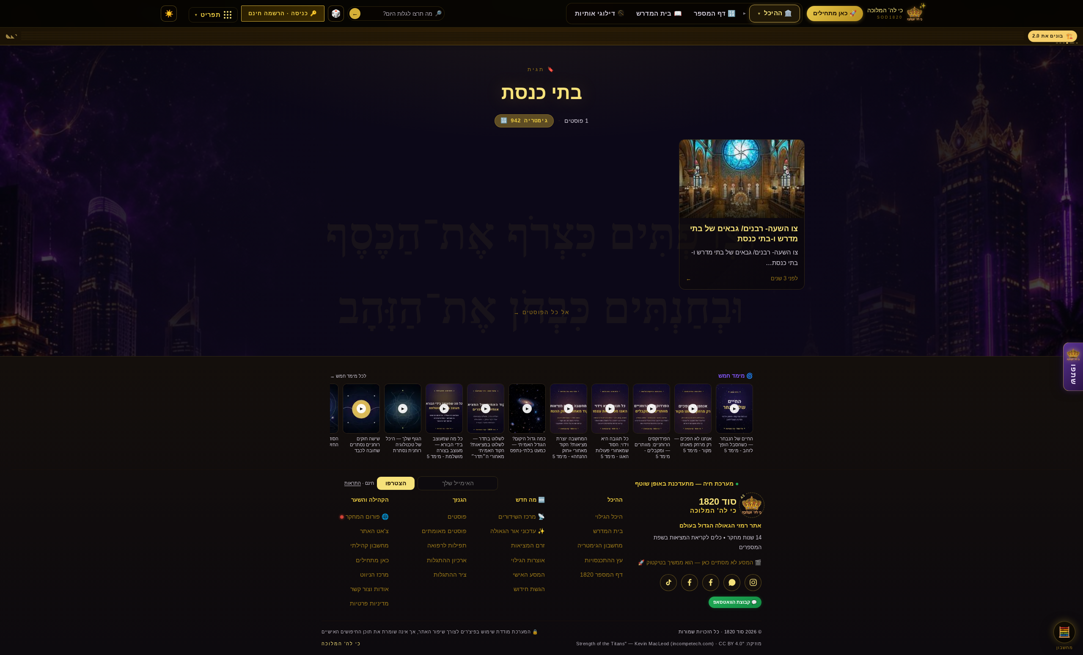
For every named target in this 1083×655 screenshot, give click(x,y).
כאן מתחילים (372, 560)
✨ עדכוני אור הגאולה (517, 531)
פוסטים (457, 517)
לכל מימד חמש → (348, 376)
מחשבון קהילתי (369, 545)
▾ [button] (759, 13)
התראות (352, 483)
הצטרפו (395, 483)
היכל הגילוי (609, 517)
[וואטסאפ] (731, 582)
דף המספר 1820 (601, 575)
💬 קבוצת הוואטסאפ (735, 602)
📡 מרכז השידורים (521, 517)
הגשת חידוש (529, 589)
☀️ (169, 14)
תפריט (207, 14)
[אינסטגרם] (753, 582)
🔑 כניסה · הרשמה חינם (282, 14)
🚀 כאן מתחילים (835, 13)
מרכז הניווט (374, 575)
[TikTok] (668, 582)
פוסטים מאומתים (444, 531)
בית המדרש (608, 531)
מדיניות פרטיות (369, 603)
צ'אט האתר (374, 531)
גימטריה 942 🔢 (524, 121)
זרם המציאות (528, 545)
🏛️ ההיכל (775, 13)
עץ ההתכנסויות (604, 560)
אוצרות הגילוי (528, 560)
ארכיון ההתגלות (447, 560)
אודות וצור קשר (369, 589)
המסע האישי (529, 575)
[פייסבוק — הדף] (710, 582)
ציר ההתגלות (450, 575)
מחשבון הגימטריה (600, 545)
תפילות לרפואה (447, 545)
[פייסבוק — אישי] (689, 582)
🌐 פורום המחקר (367, 517)
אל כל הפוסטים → (541, 312)
